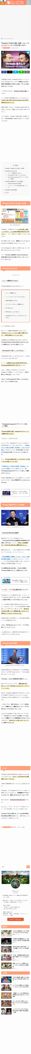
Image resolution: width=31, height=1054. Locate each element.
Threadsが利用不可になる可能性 (14, 181)
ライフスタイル (6, 47)
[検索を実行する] (28, 866)
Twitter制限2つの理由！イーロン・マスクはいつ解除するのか (20, 581)
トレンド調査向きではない (15, 173)
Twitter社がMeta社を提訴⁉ (14, 183)
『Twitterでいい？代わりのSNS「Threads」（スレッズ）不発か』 (15, 447)
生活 (23, 827)
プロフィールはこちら (15, 919)
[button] (4, 72)
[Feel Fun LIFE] (15, 2)
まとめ (7, 192)
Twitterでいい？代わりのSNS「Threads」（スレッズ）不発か (19, 493)
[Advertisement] (15, 21)
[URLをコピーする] (27, 72)
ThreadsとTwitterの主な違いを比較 (14, 168)
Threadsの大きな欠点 (11, 171)
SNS (14, 827)
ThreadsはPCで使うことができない (17, 175)
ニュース (19, 827)
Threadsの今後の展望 (11, 190)
